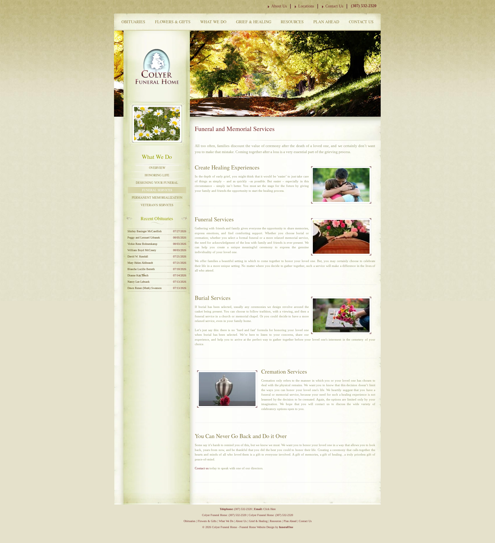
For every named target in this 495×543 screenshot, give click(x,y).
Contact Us (334, 6)
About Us (279, 6)
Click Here (269, 509)
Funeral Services (157, 190)
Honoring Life (157, 175)
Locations (306, 6)
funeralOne (286, 527)
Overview (157, 167)
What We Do (213, 21)
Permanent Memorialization (157, 197)
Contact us (202, 468)
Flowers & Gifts (172, 21)
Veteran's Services (157, 205)
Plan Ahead (326, 21)
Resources (292, 21)
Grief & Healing (253, 21)
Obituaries (133, 21)
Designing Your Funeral (157, 182)
